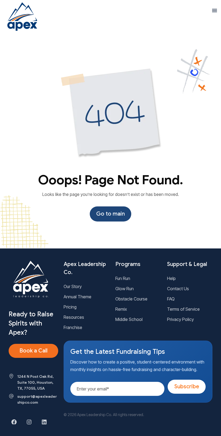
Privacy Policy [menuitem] (180, 319)
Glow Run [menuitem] (124, 288)
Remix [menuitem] (121, 309)
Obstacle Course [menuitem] (131, 299)
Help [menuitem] (171, 278)
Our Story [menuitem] (73, 286)
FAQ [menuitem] (171, 299)
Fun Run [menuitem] (122, 278)
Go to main (110, 213)
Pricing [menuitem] (70, 307)
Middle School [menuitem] (129, 319)
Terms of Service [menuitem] (183, 309)
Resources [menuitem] (74, 317)
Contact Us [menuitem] (178, 288)
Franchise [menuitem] (73, 327)
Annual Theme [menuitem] (77, 296)
